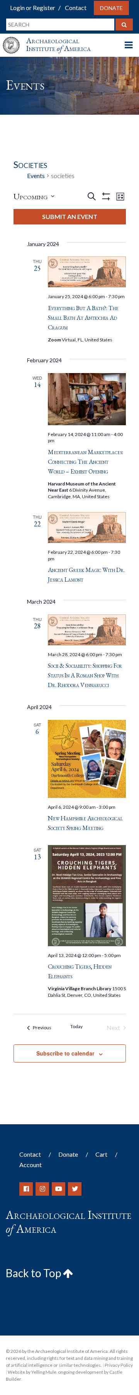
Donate (111, 8)
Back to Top (34, 1273)
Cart (101, 1154)
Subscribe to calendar (65, 1053)
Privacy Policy (119, 1365)
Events (36, 175)
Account (30, 1164)
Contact (75, 7)
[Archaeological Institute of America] (14, 38)
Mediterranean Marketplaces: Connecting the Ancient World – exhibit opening (85, 461)
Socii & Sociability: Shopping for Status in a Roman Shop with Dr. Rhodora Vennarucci (85, 675)
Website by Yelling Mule (32, 1372)
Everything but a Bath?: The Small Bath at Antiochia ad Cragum (83, 317)
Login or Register (32, 7)
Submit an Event (69, 216)
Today (76, 1026)
